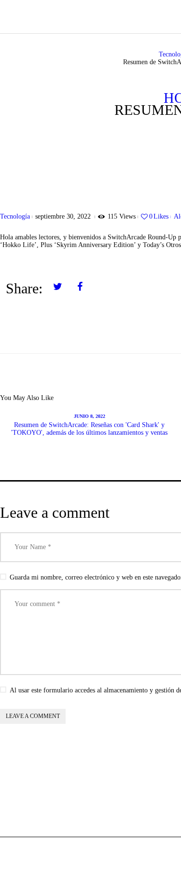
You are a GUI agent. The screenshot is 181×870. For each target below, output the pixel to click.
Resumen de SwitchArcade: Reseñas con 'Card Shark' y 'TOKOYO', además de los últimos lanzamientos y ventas (89, 428)
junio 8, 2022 (89, 416)
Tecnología (15, 216)
